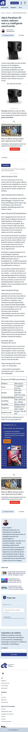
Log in (3, 32)
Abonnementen (5, 683)
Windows (17, 404)
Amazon (17, 411)
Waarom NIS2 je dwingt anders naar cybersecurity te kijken (12, 140)
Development (4, 702)
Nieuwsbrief (4, 688)
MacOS (23, 404)
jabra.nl (20, 383)
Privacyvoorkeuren (6, 721)
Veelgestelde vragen (6, 711)
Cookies (3, 719)
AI (1, 695)
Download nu (15, 149)
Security (3, 697)
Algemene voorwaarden (7, 714)
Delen (22, 35)
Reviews (8, 13)
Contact (3, 709)
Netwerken (4, 700)
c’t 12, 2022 (10, 419)
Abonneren (14, 3)
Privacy (3, 716)
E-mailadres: (4, 157)
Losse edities (4, 685)
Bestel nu (7, 441)
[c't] (2, 3)
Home (2, 13)
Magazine (3, 680)
